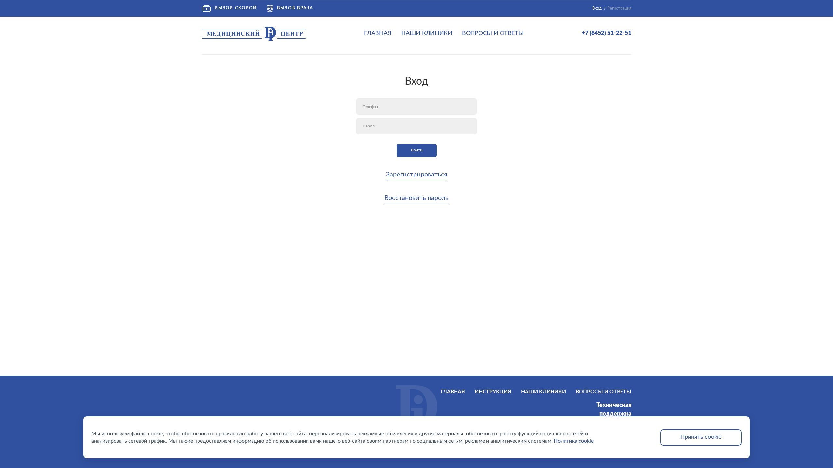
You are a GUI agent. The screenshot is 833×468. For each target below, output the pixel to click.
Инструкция (493, 391)
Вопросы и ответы (493, 33)
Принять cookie (701, 437)
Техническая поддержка (613, 409)
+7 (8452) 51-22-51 (606, 33)
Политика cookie (574, 441)
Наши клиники (426, 33)
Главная (377, 33)
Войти (416, 150)
